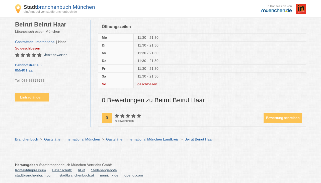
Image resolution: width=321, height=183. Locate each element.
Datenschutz (62, 170)
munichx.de (109, 175)
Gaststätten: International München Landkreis (142, 139)
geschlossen (27, 48)
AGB (81, 170)
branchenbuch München (59, 7)
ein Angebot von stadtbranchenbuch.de (50, 12)
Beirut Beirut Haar (199, 139)
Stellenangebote (104, 170)
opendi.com (133, 175)
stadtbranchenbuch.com (34, 175)
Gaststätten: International (35, 42)
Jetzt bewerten (55, 55)
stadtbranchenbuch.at (76, 175)
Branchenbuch (26, 139)
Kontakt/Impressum (30, 170)
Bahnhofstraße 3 (28, 67)
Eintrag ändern (32, 97)
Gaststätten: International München (72, 139)
